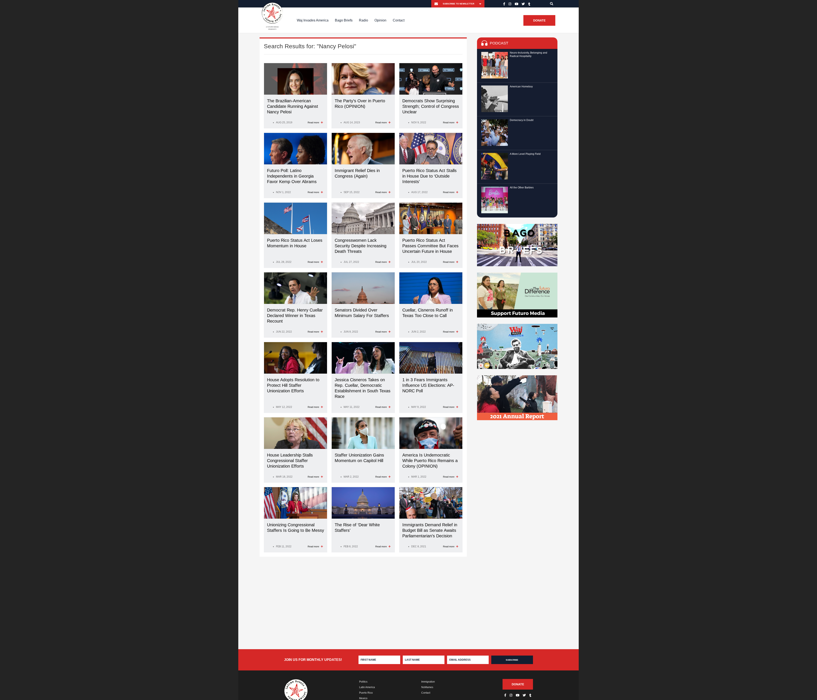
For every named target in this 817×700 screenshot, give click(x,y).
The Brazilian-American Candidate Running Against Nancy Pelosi (292, 106)
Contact (398, 20)
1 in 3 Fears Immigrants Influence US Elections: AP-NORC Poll (428, 385)
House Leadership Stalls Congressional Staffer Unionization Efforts (290, 460)
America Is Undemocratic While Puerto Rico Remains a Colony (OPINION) (430, 460)
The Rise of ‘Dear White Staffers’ (357, 527)
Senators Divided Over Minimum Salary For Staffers (362, 313)
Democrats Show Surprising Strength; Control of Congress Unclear (430, 106)
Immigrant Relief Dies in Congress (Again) (357, 173)
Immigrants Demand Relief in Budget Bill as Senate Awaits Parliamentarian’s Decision (429, 530)
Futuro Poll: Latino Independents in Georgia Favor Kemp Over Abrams (292, 176)
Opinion (380, 20)
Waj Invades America (313, 20)
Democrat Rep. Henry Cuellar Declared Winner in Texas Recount (295, 315)
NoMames (427, 687)
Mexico (363, 698)
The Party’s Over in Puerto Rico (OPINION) (360, 103)
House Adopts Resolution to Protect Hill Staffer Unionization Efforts (293, 385)
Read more (314, 122)
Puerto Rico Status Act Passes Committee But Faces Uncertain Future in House (430, 246)
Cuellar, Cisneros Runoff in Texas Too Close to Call (427, 313)
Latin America (367, 687)
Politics (363, 681)
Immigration (428, 681)
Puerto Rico (366, 692)
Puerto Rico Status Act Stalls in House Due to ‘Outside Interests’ (429, 176)
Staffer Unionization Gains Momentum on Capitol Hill (359, 458)
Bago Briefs (344, 20)
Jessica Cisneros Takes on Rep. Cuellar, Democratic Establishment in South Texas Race (362, 388)
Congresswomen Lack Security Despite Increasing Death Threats (360, 246)
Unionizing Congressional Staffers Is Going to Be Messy (295, 527)
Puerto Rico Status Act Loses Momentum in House (294, 243)
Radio (363, 20)
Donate (539, 20)
